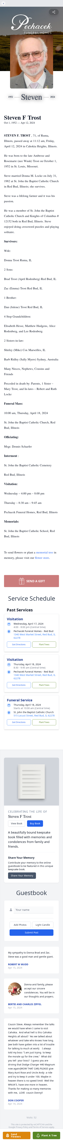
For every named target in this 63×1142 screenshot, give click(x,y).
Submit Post (31, 932)
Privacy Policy (22, 1127)
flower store (42, 558)
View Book (16, 823)
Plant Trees (44, 644)
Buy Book (35, 823)
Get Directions (19, 644)
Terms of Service (41, 1127)
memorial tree (44, 552)
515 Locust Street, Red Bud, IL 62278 (34, 715)
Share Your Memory (22, 875)
